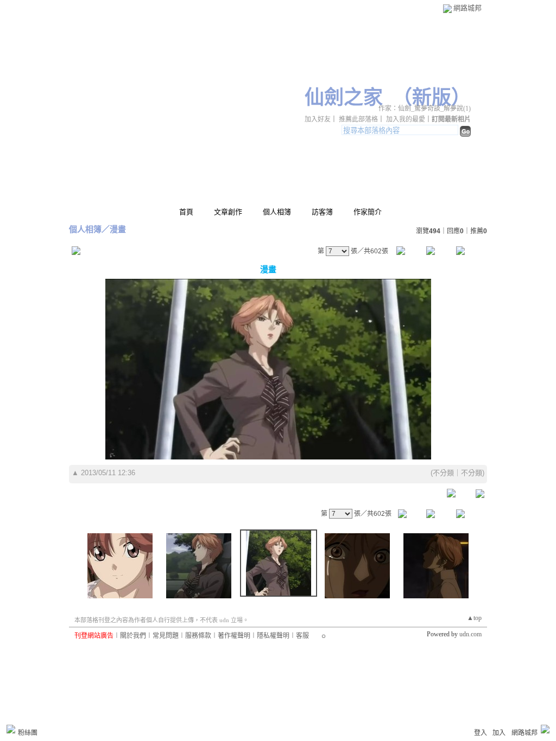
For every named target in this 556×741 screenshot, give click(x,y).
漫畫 (118, 229)
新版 (431, 97)
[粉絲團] (11, 729)
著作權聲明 (234, 636)
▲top (474, 618)
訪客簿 (322, 212)
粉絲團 (27, 733)
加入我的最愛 (405, 119)
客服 (302, 636)
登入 (480, 733)
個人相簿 (277, 212)
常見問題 (166, 636)
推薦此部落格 (358, 119)
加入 (499, 733)
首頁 (186, 212)
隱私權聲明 (273, 636)
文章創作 (228, 212)
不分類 (443, 473)
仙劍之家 (344, 97)
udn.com (470, 634)
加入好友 (318, 119)
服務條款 (198, 636)
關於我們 (133, 636)
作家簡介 (367, 212)
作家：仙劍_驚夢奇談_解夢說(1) (424, 108)
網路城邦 (467, 8)
